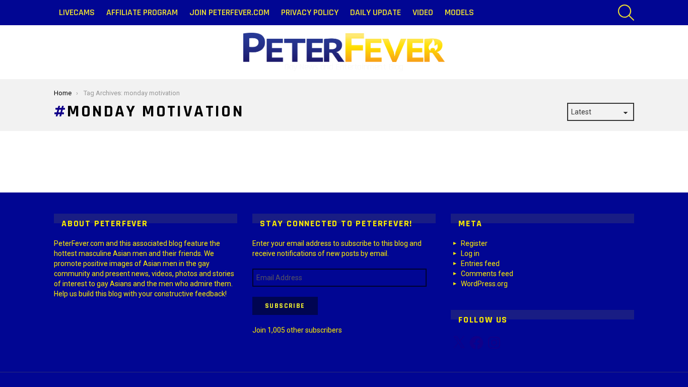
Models (459, 12)
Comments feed (487, 274)
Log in (470, 253)
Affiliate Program (142, 12)
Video (422, 12)
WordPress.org (484, 284)
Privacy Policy (309, 12)
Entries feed (480, 264)
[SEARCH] (626, 12)
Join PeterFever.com (229, 12)
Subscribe (285, 305)
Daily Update (375, 12)
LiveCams (77, 12)
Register (474, 243)
